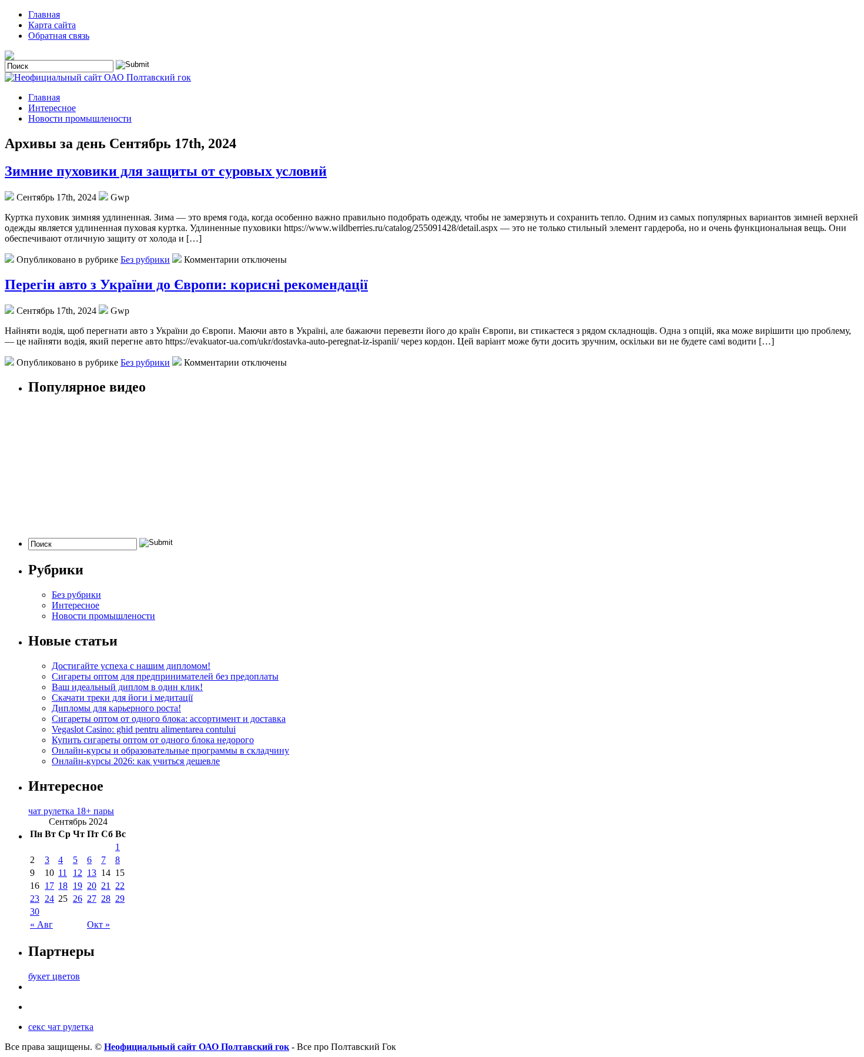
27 (91, 899)
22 (120, 886)
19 (77, 886)
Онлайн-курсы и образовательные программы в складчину (170, 750)
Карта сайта (52, 25)
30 (34, 911)
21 (105, 886)
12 (77, 873)
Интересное (52, 108)
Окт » (98, 924)
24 (49, 899)
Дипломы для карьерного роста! (116, 708)
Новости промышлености (80, 118)
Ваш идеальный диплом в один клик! (127, 687)
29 (120, 899)
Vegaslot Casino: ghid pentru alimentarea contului (144, 729)
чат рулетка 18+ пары (71, 811)
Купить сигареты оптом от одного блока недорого (153, 740)
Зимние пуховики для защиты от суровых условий (166, 171)
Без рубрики (145, 260)
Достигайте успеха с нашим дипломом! (131, 666)
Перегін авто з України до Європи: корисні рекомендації (186, 284)
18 (63, 886)
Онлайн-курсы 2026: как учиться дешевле (136, 761)
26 (77, 899)
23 (34, 899)
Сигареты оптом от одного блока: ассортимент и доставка (169, 719)
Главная (44, 14)
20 (91, 886)
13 (91, 873)
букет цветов (54, 976)
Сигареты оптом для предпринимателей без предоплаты (165, 676)
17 (49, 886)
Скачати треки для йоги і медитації (122, 698)
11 (62, 873)
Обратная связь (58, 36)
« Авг (41, 924)
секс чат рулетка (60, 1027)
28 (105, 899)
